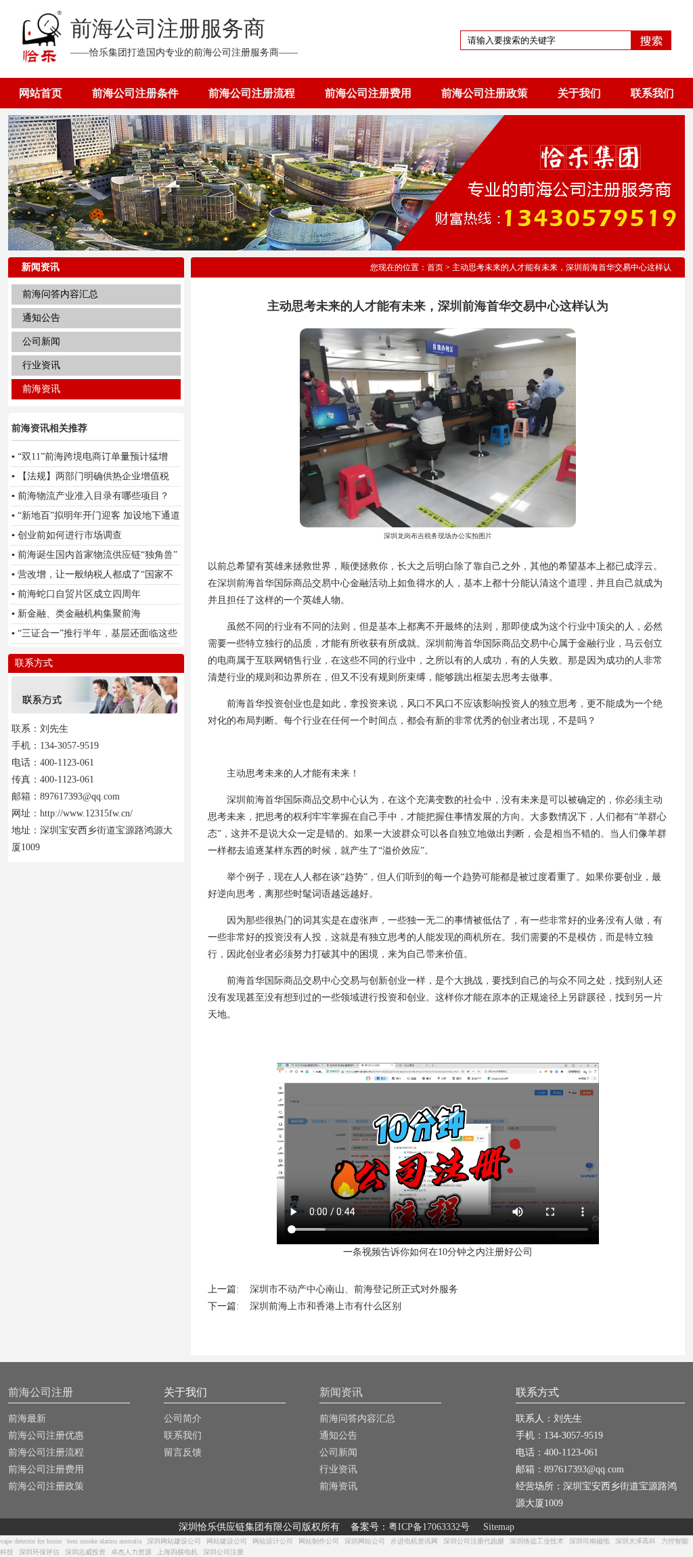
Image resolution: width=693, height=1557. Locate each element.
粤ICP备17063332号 (429, 1527)
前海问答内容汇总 (60, 294)
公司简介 (183, 1418)
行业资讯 (41, 365)
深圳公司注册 (223, 1552)
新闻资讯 (341, 1392)
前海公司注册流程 (251, 93)
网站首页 (40, 93)
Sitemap (498, 1527)
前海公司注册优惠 (46, 1435)
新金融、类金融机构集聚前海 (79, 614)
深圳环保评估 (39, 1552)
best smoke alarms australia (104, 1541)
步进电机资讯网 (414, 1541)
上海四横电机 (177, 1552)
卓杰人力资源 (131, 1552)
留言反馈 (183, 1452)
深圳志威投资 (85, 1552)
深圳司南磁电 (589, 1541)
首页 (435, 267)
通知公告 (41, 318)
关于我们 (579, 93)
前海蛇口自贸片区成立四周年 (79, 594)
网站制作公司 (318, 1541)
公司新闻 (41, 341)
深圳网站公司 (364, 1541)
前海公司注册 (40, 1392)
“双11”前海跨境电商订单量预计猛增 (93, 457)
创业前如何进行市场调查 (70, 535)
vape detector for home (31, 1541)
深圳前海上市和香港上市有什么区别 (325, 1306)
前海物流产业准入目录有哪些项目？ (93, 496)
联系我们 (652, 93)
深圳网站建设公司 (174, 1541)
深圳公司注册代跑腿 (473, 1541)
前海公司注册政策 (484, 93)
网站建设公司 (226, 1541)
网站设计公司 (272, 1541)
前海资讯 (41, 389)
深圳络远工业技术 (537, 1541)
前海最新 (27, 1418)
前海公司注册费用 (368, 93)
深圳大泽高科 (635, 1541)
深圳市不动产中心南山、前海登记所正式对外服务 (354, 1289)
